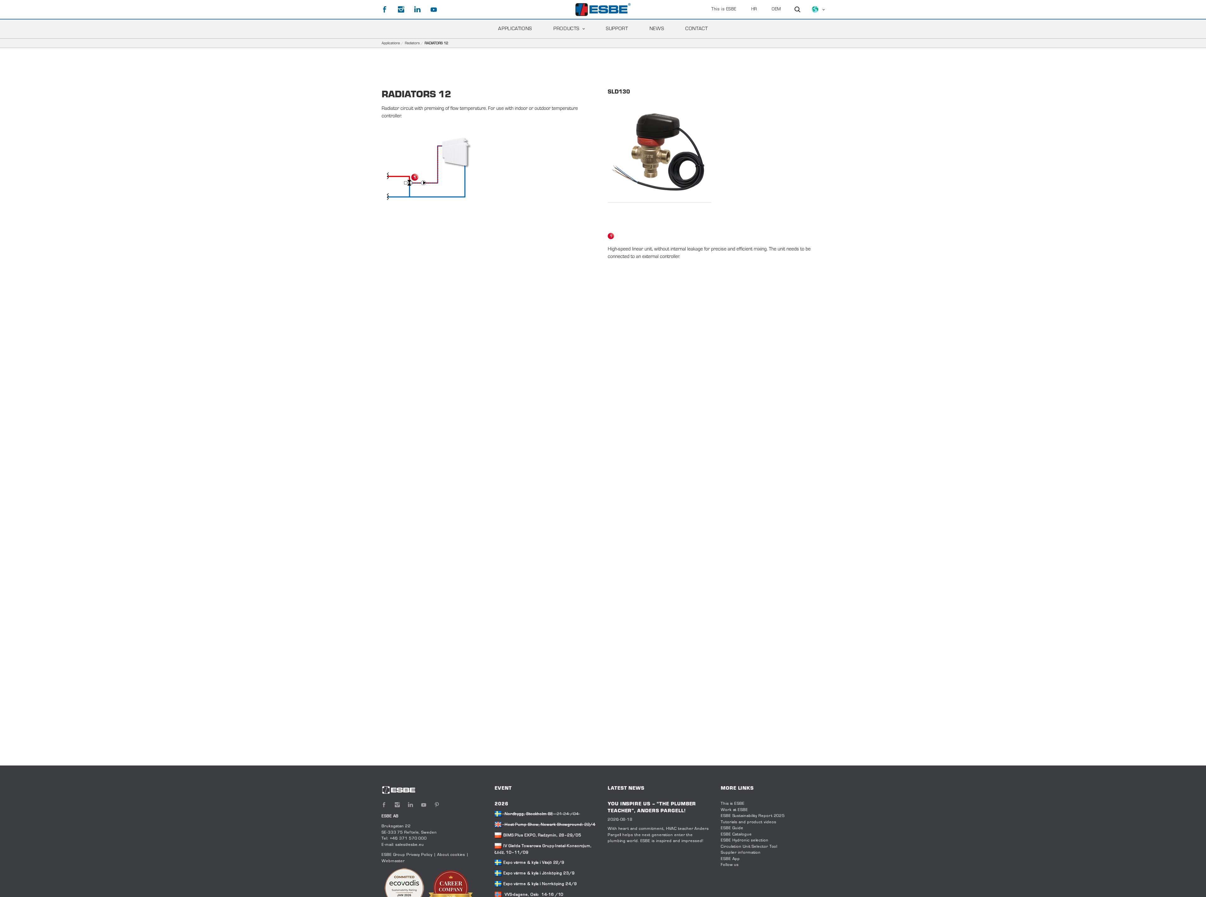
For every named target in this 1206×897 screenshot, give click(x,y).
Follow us (730, 865)
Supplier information (741, 853)
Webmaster (393, 861)
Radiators (412, 43)
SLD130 (619, 92)
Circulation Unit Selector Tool (749, 847)
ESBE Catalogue (736, 834)
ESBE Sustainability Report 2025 (753, 816)
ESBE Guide (733, 828)
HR (754, 9)
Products (566, 29)
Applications (515, 29)
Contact (696, 29)
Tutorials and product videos (748, 822)
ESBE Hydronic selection (745, 840)
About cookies (451, 855)
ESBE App (730, 859)
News (656, 29)
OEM (776, 9)
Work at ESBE (734, 810)
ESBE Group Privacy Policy (407, 855)
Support (617, 29)
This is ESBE (723, 9)
